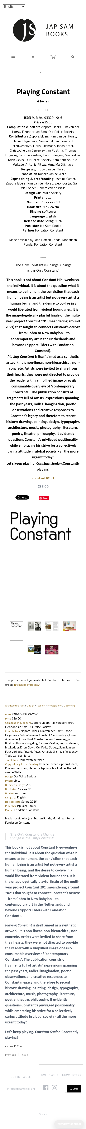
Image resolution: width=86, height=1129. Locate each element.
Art (22, 706)
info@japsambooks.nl (21, 1088)
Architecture (12, 706)
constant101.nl (43, 478)
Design (30, 706)
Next (25, 1055)
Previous (10, 1055)
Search (43, 1114)
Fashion (41, 706)
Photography (54, 706)
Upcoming (69, 706)
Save (45, 498)
